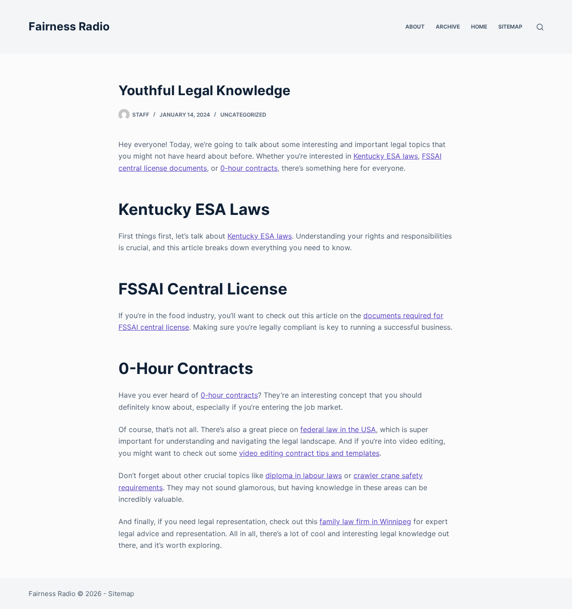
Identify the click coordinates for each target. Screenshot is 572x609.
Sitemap (510, 26)
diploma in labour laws (303, 475)
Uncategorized (243, 114)
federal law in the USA (338, 429)
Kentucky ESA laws (385, 155)
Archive (448, 26)
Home (479, 26)
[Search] (540, 27)
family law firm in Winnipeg (365, 521)
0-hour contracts (249, 168)
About (415, 26)
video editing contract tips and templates (309, 453)
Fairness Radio (69, 26)
